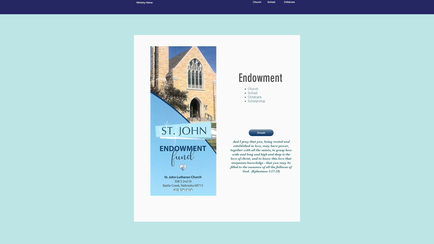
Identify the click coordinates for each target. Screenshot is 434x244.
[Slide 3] (183, 190)
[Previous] (155, 121)
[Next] (211, 121)
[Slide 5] (191, 190)
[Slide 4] (187, 190)
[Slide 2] (179, 190)
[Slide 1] (175, 190)
